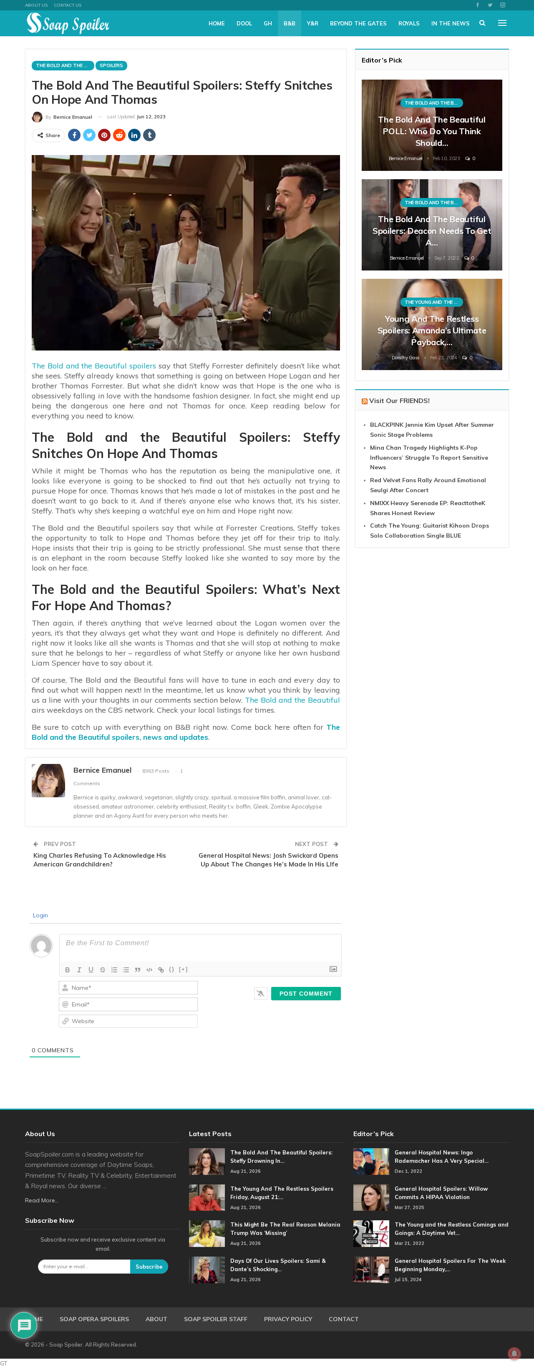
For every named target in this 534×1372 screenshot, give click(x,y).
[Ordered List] (114, 970)
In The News (450, 23)
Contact (344, 1319)
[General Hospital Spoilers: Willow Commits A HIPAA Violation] (371, 1197)
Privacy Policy (288, 1319)
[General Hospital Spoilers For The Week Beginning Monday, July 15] (371, 1270)
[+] (183, 969)
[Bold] (67, 970)
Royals (409, 23)
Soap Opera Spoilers (94, 1319)
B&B (289, 23)
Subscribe (149, 1266)
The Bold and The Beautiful (65, 65)
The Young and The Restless (434, 302)
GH (268, 23)
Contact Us (67, 5)
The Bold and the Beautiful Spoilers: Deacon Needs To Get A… (432, 231)
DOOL (244, 23)
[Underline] (91, 970)
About (156, 1319)
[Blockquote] (138, 970)
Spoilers (111, 65)
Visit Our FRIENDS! (399, 400)
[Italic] (79, 970)
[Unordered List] (126, 970)
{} (172, 969)
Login (39, 915)
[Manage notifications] (514, 1353)
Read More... (42, 1200)
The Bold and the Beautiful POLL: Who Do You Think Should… (431, 131)
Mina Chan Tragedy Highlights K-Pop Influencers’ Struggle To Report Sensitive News (429, 457)
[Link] (161, 970)
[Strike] (102, 970)
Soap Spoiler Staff (215, 1319)
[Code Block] (149, 970)
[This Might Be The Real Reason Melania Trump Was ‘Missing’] (207, 1233)
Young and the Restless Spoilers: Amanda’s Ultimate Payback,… (432, 330)
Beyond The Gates (358, 23)
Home (217, 23)
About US (36, 5)
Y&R (312, 23)
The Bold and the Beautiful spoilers (94, 366)
